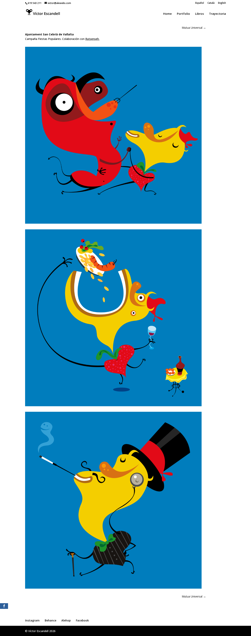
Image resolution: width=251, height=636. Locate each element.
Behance (50, 620)
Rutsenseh (92, 39)
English (222, 3)
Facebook (82, 620)
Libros (199, 14)
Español (199, 3)
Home (167, 14)
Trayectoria (217, 14)
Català (211, 3)
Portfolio (183, 14)
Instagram (32, 620)
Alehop (66, 620)
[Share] (4, 606)
